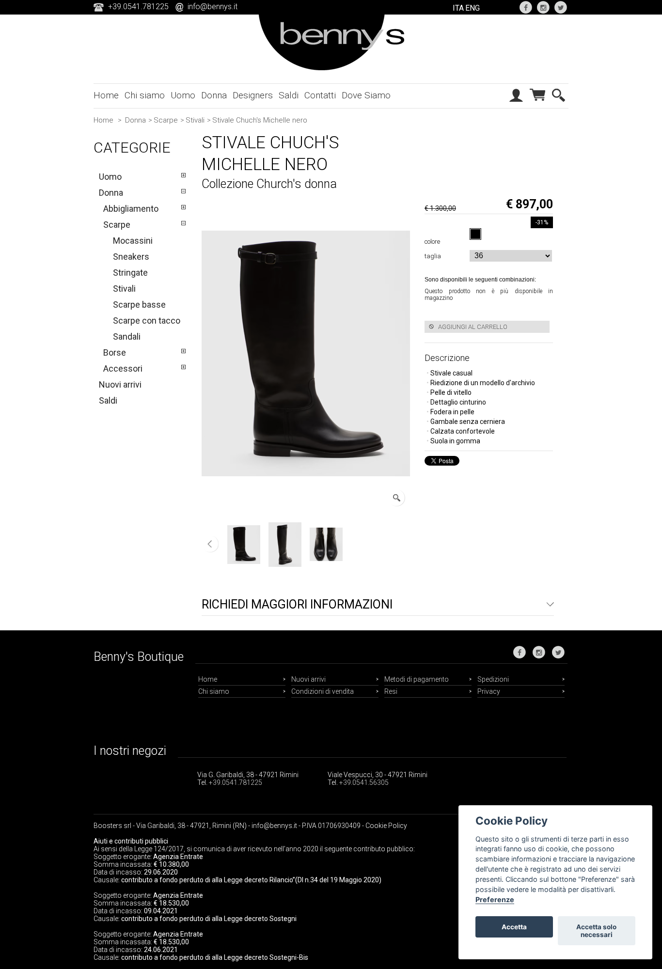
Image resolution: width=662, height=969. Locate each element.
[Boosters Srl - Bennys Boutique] (331, 68)
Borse (114, 352)
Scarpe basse (139, 304)
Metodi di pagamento (416, 679)
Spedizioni (493, 679)
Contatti (320, 95)
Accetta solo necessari (596, 930)
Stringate (130, 272)
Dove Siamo (366, 95)
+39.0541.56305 (364, 782)
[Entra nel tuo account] (516, 104)
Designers (253, 95)
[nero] (475, 234)
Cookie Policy (386, 825)
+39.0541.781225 (235, 782)
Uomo (183, 95)
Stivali (195, 120)
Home (106, 95)
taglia (434, 256)
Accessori (122, 368)
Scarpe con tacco (146, 320)
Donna (214, 95)
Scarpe (166, 120)
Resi (390, 691)
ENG (472, 8)
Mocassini (133, 240)
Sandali (127, 336)
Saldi (289, 95)
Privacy (488, 691)
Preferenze (494, 899)
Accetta (514, 927)
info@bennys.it (212, 6)
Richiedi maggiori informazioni (297, 604)
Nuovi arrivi (120, 384)
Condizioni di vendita (322, 691)
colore (434, 241)
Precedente (210, 544)
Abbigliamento (130, 208)
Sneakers (131, 256)
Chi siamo (145, 95)
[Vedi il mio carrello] (537, 103)
